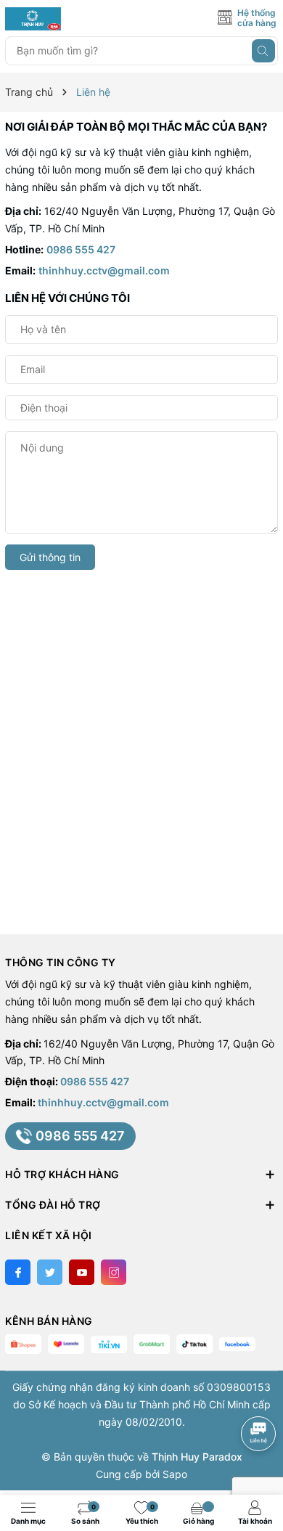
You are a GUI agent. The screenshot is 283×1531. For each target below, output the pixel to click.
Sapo (175, 1474)
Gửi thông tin (50, 557)
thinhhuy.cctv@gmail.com (104, 270)
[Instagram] (113, 1272)
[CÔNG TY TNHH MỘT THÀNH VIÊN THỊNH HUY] (70, 18)
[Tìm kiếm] (263, 50)
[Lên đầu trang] (261, 1395)
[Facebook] (17, 1272)
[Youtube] (81, 1272)
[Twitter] (49, 1272)
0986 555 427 (80, 249)
